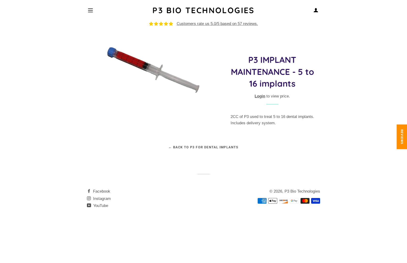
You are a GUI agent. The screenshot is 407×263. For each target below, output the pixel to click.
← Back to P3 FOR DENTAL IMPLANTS (203, 147)
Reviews (402, 136)
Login (260, 96)
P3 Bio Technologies (203, 10)
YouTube (100, 205)
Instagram (101, 198)
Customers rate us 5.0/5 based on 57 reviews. (217, 23)
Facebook (101, 191)
